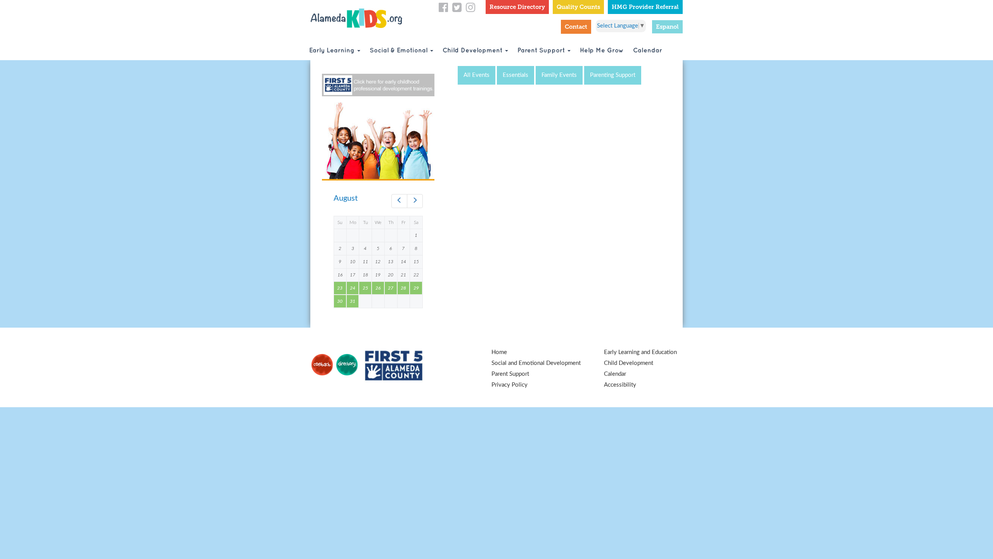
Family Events (559, 75)
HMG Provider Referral (645, 6)
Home (499, 352)
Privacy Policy (509, 385)
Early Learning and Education (640, 352)
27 (390, 288)
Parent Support (542, 51)
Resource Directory (517, 6)
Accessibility (620, 385)
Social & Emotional (399, 51)
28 (403, 288)
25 (365, 288)
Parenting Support (612, 75)
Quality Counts (578, 6)
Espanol (667, 26)
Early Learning (332, 51)
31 (352, 301)
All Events (477, 75)
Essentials (515, 75)
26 (378, 288)
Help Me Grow (602, 51)
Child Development (473, 51)
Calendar (647, 51)
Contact (576, 26)
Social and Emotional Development (536, 363)
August (346, 198)
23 (340, 288)
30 (340, 301)
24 (352, 288)
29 (416, 288)
